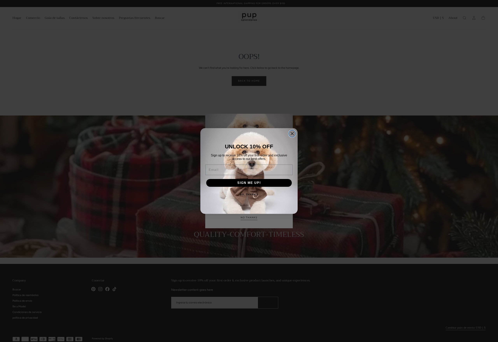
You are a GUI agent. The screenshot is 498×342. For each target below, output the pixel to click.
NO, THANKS (249, 194)
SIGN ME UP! (249, 182)
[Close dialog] (292, 133)
